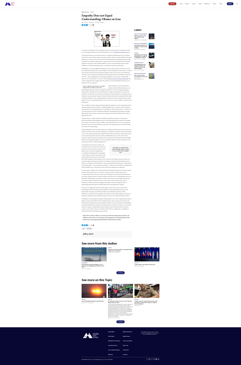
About (221, 3)
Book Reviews (84, 262)
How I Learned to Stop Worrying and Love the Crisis (140, 75)
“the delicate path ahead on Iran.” (122, 52)
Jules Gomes (143, 59)
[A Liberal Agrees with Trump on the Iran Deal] (146, 254)
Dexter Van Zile (117, 317)
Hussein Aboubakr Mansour (139, 79)
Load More (120, 272)
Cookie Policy (126, 349)
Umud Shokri (143, 49)
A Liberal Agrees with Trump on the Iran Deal (144, 264)
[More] (189, 3)
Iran (83, 228)
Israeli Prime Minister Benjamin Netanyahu (118, 78)
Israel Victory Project (112, 345)
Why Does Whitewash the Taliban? (140, 37)
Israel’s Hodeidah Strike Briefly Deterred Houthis (93, 301)
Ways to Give (125, 345)
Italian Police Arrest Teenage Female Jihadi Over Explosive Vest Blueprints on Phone (140, 56)
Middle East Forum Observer (140, 43)
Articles (92, 12)
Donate (230, 3)
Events (200, 3)
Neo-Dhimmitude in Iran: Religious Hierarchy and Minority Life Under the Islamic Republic (140, 66)
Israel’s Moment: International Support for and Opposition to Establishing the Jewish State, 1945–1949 (93, 266)
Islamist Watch (111, 336)
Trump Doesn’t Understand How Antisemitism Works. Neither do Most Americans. (120, 250)
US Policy (89, 228)
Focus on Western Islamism (114, 349)
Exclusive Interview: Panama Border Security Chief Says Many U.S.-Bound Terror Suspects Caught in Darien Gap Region (145, 302)
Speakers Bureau (126, 336)
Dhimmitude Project (138, 62)
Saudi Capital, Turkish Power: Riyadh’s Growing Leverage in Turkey (141, 46)
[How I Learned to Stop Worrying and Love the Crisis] (151, 76)
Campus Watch (111, 331)
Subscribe (172, 3)
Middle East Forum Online (140, 73)
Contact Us (125, 354)
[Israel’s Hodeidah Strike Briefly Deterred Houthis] (94, 291)
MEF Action (110, 354)
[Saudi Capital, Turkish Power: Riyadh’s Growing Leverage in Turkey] (151, 46)
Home (181, 3)
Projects (187, 3)
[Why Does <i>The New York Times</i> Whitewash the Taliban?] (151, 36)
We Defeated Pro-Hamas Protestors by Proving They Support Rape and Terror (120, 301)
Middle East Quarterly (127, 331)
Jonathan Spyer (90, 302)
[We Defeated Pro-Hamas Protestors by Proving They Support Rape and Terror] (120, 291)
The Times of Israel (99, 22)
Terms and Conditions (127, 340)
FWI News (136, 53)
